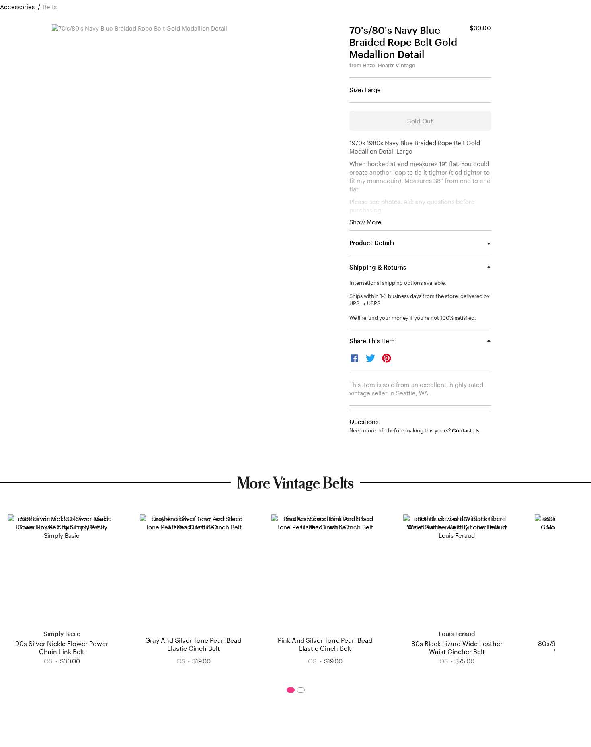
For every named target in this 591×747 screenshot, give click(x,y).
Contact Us (465, 430)
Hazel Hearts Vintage (389, 65)
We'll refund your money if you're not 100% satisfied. (412, 318)
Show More (365, 222)
